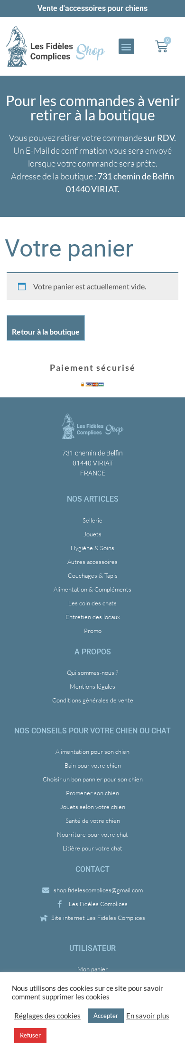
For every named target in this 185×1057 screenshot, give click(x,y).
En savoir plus (147, 1016)
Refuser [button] (30, 1035)
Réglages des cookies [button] (47, 1016)
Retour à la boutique (46, 331)
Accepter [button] (105, 1015)
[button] (126, 46)
